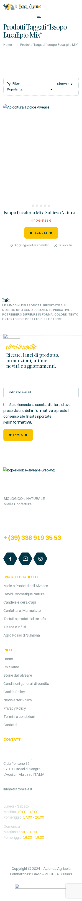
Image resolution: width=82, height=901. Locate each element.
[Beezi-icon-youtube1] (25, 559)
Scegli (41, 232)
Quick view (65, 245)
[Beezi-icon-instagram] (40, 559)
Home (7, 45)
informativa (42, 410)
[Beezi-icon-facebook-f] (10, 559)
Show (61, 84)
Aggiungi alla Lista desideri (32, 245)
